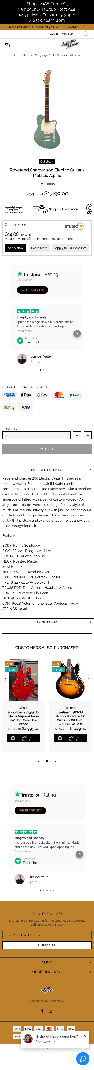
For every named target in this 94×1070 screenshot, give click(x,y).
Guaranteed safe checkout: (25, 387)
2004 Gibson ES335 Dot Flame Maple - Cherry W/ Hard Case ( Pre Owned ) (23, 718)
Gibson (23, 707)
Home (16, 55)
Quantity (9, 429)
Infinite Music (70, 44)
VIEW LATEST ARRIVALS (68, 27)
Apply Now (15, 248)
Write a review (32, 290)
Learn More (39, 248)
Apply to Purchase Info (70, 248)
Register (67, 33)
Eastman (70, 707)
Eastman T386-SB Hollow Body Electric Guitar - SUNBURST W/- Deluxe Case (70, 718)
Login (54, 33)
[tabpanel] (23, 708)
